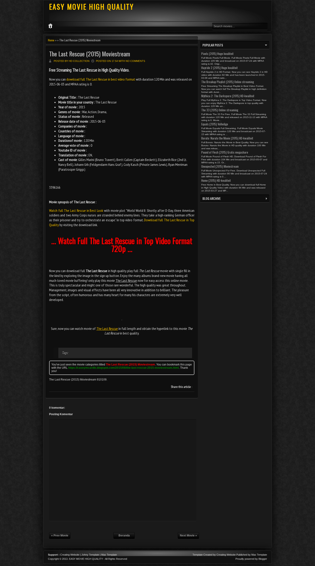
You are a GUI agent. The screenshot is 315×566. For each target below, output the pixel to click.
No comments (135, 61)
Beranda (124, 535)
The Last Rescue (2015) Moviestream (89, 53)
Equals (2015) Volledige (214, 124)
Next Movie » (188, 535)
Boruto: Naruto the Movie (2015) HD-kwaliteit (227, 138)
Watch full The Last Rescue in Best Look (76, 210)
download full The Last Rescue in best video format (100, 79)
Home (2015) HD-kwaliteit (216, 180)
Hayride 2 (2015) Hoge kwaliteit (219, 67)
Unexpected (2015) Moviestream (220, 166)
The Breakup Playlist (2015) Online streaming (227, 81)
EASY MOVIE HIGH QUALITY (91, 6)
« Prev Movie (59, 535)
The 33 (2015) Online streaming (219, 110)
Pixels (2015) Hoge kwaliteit (217, 53)
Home (51, 40)
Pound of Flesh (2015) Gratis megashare (224, 152)
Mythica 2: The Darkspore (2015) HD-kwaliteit (227, 96)
